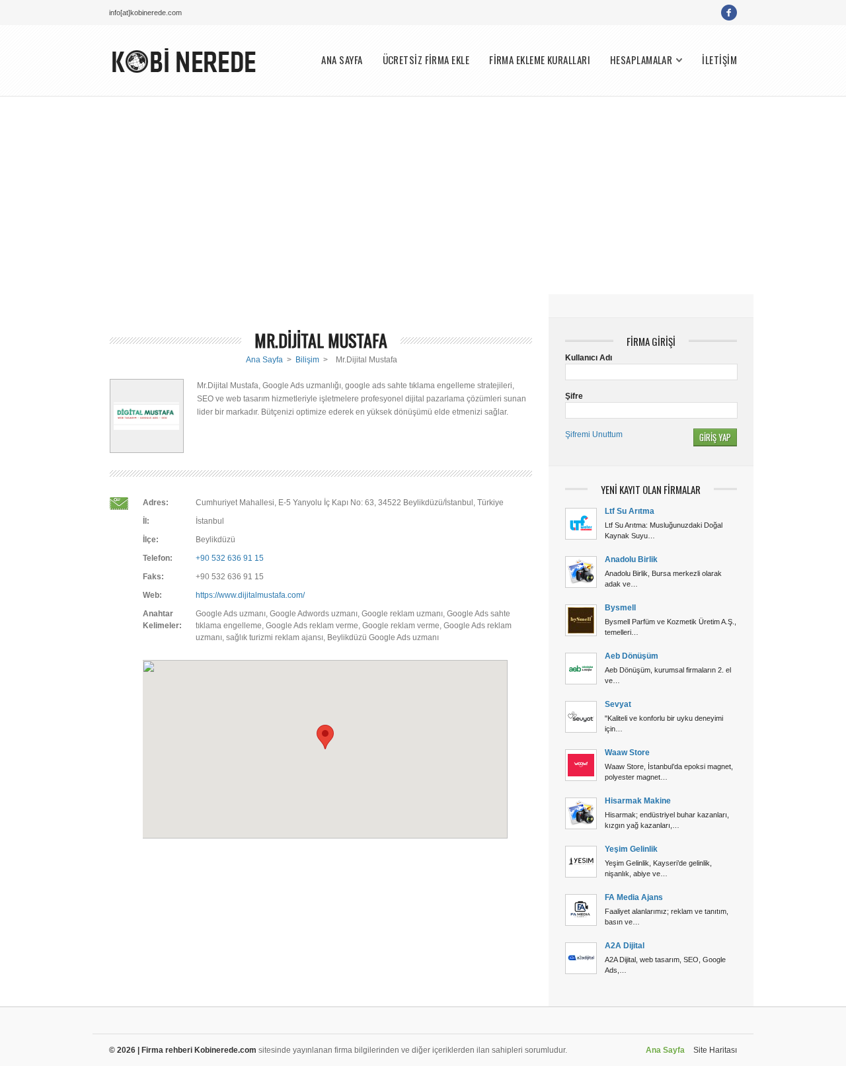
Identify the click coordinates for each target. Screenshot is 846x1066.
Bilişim (307, 359)
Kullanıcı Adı (588, 357)
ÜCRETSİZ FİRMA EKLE (426, 60)
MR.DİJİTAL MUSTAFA (320, 340)
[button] (325, 737)
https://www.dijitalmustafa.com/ (250, 595)
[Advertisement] (423, 195)
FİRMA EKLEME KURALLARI (539, 60)
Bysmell (620, 607)
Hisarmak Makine (638, 800)
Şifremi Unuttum (594, 434)
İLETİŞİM (719, 60)
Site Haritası (715, 1050)
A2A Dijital (624, 945)
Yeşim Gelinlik (631, 849)
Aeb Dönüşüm (631, 656)
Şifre (574, 396)
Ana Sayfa (264, 359)
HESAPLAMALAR (641, 60)
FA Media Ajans (634, 897)
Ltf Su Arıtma (629, 511)
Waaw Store (627, 752)
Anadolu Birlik (631, 559)
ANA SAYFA (341, 60)
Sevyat (618, 704)
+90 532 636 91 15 (230, 558)
